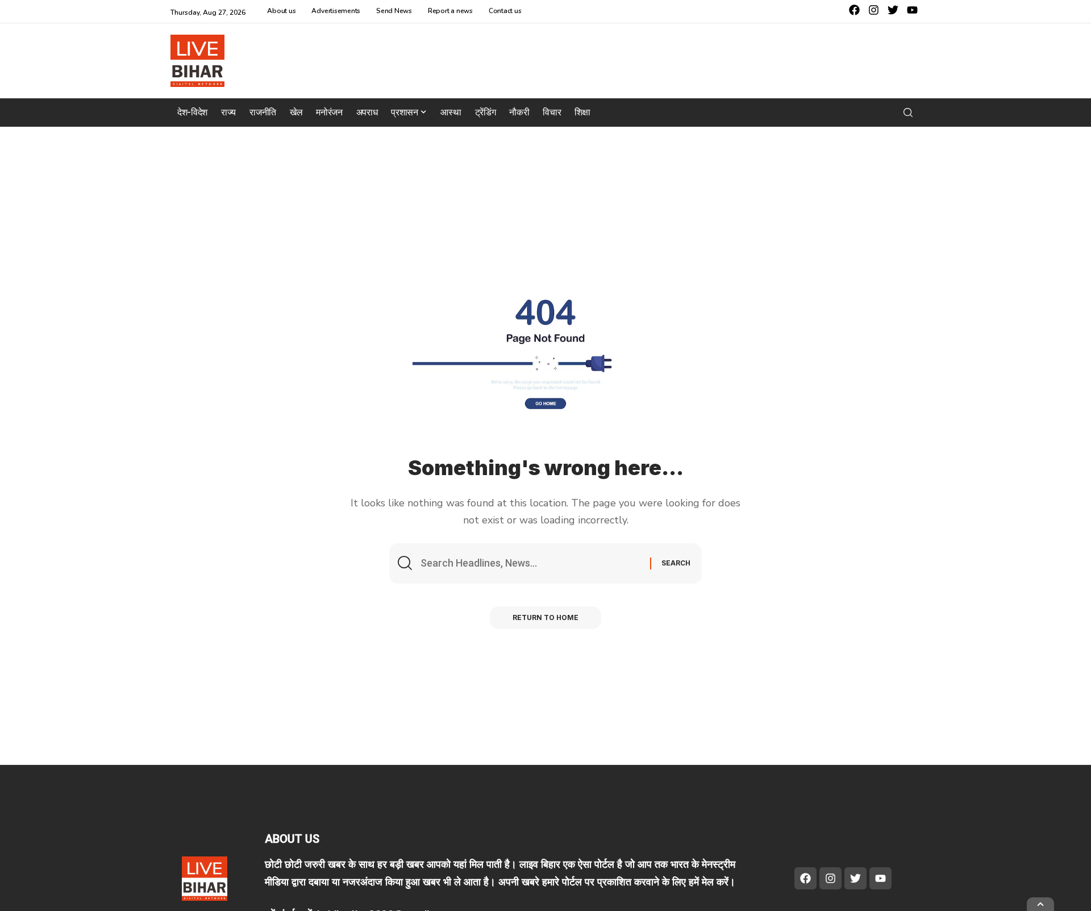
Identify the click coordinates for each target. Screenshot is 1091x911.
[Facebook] (854, 10)
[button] (908, 112)
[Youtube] (912, 10)
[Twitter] (893, 10)
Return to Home (545, 617)
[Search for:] (531, 563)
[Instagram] (873, 10)
